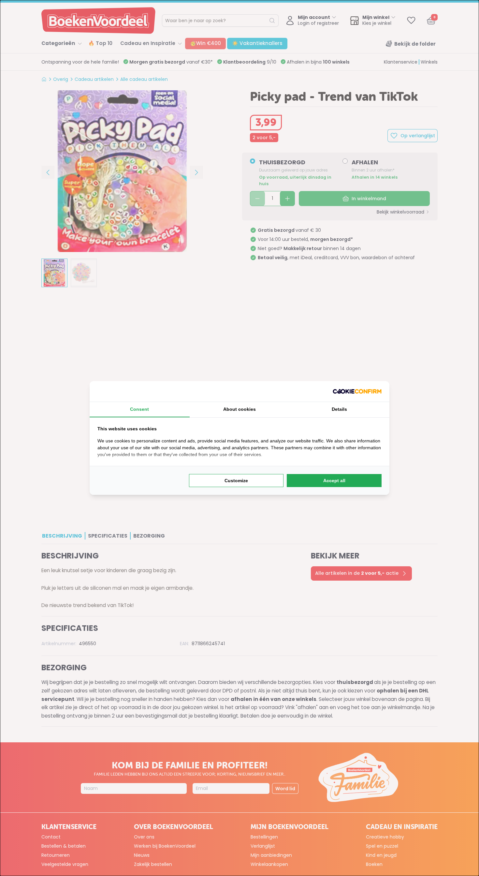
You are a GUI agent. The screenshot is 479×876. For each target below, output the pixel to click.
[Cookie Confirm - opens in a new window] (357, 391)
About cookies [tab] (239, 409)
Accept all (334, 480)
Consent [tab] (139, 409)
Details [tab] (339, 409)
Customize (236, 480)
